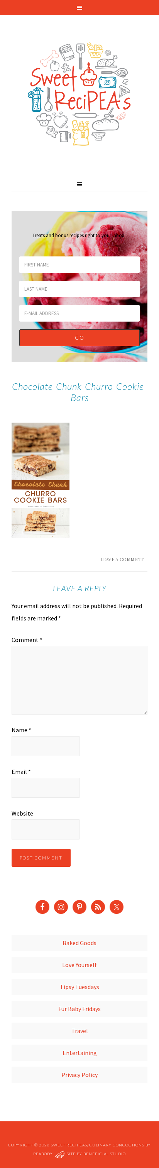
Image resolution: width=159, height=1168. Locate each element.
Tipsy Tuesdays (79, 987)
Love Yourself (79, 965)
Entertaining (80, 1053)
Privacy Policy (79, 1075)
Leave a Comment (122, 559)
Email (21, 771)
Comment (27, 640)
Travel (79, 1031)
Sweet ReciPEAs (79, 94)
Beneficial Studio (104, 1153)
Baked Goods (79, 943)
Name (21, 730)
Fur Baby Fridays (79, 1009)
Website (22, 813)
